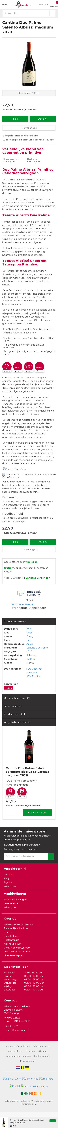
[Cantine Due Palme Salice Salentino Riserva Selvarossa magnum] (29, 746)
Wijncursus (10, 886)
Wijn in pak (10, 907)
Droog (30, 636)
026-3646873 (12, 1026)
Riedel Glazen (11, 936)
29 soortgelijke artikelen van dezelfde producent (28, 139)
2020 (29, 651)
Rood (29, 632)
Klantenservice (41, 1046)
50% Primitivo (34, 676)
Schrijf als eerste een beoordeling (21, 135)
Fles (15, 118)
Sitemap (42, 1051)
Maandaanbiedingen (15, 899)
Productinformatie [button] (15, 621)
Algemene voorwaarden (18, 1056)
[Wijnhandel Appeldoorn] (23, 4)
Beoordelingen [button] (13, 706)
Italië (29, 640)
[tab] (29, 621)
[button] (7, 366)
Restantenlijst (11, 940)
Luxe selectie (11, 903)
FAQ (6, 878)
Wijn (28, 628)
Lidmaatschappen (14, 955)
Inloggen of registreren (18, 1046)
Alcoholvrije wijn (13, 943)
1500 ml (30, 659)
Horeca (8, 932)
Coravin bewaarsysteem (17, 947)
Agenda (8, 882)
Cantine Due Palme (37, 647)
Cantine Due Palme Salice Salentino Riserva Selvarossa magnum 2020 (27, 772)
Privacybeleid (27, 1061)
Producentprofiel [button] (14, 714)
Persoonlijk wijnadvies (16, 928)
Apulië (29, 644)
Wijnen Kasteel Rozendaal (18, 924)
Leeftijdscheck (42, 1056)
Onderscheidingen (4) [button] (17, 698)
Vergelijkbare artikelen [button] (17, 722)
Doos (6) (42, 118)
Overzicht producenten (17, 951)
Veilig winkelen (15, 1051)
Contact (8, 874)
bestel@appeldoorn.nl (17, 1030)
